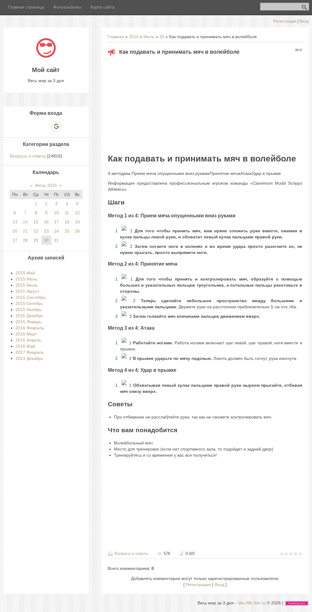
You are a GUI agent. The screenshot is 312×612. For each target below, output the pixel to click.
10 (56, 212)
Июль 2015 (46, 185)
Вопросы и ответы (131, 553)
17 (56, 221)
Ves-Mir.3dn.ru (252, 602)
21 (25, 231)
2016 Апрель (28, 340)
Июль (149, 36)
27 (14, 240)
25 (67, 231)
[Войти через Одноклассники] (67, 126)
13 (14, 221)
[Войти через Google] (56, 126)
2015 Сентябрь (31, 297)
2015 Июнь (26, 279)
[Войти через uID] (25, 126)
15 (36, 221)
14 (25, 221)
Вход (304, 21)
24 (56, 231)
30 (161, 36)
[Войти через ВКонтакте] (35, 126)
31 (56, 240)
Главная (116, 36)
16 (46, 221)
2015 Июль (26, 285)
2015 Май (25, 272)
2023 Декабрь (29, 358)
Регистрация (284, 21)
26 (77, 231)
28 (25, 240)
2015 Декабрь (29, 315)
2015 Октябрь (29, 303)
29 (36, 240)
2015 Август (27, 291)
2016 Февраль (30, 327)
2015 (134, 36)
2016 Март (26, 333)
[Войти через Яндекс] (45, 126)
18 (67, 221)
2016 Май (25, 346)
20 (14, 231)
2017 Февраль (30, 352)
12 (77, 212)
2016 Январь (28, 321)
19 (77, 221)
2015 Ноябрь (28, 309)
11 (67, 212)
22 (36, 231)
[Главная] (46, 56)
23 (46, 231)
